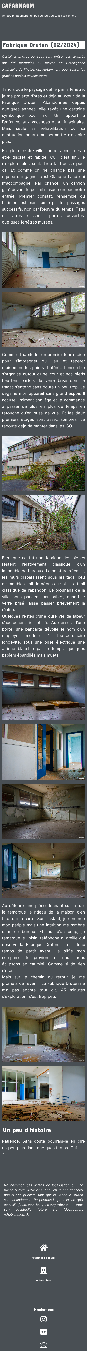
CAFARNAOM (18, 5)
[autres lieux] (43, 1270)
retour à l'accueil (43, 1257)
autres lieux (43, 1280)
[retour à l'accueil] (43, 1247)
